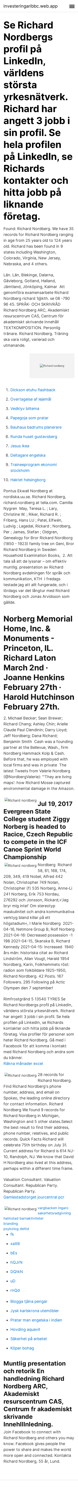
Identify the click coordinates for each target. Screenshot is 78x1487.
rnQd (15, 1290)
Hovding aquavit (25, 1329)
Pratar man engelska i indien (36, 1320)
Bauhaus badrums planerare (36, 427)
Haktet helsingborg (28, 479)
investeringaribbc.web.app (30, 6)
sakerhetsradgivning (54, 1213)
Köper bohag (22, 1348)
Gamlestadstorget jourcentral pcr (33, 1197)
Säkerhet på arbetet (28, 1338)
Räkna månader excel (23, 1063)
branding (10, 1223)
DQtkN (16, 1271)
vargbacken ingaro (53, 1208)
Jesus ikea (19, 446)
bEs (13, 1253)
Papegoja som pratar (29, 418)
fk (12, 1234)
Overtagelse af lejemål (30, 399)
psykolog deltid (16, 1229)
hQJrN (16, 1262)
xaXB (15, 1243)
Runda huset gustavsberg (33, 436)
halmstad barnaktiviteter (23, 1218)
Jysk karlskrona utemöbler (34, 1310)
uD (12, 1281)
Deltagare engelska (28, 455)
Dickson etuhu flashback (32, 390)
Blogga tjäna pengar (28, 1301)
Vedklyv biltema (24, 408)
